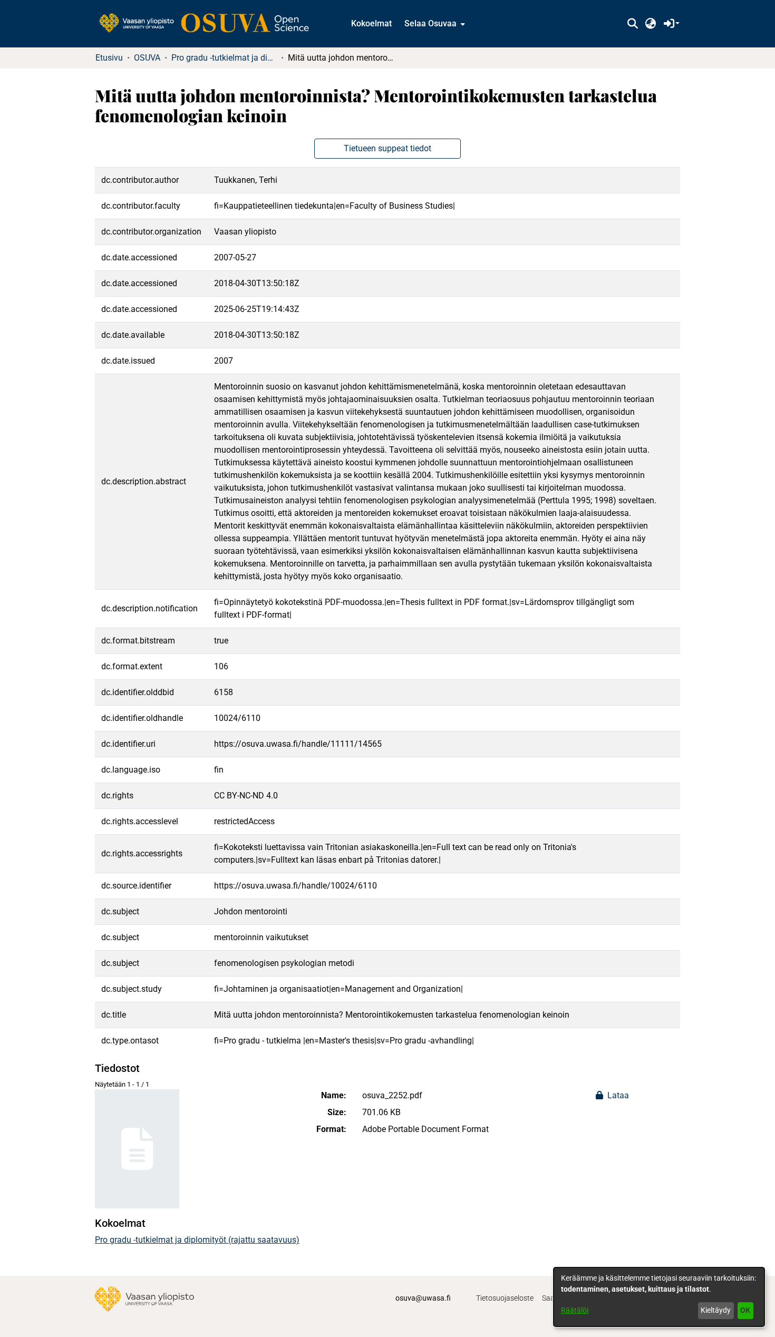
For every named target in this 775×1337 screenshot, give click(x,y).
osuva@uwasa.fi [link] (423, 1298)
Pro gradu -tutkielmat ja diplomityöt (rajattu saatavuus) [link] (224, 58)
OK (745, 1310)
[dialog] (659, 1296)
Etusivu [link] (109, 58)
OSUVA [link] (147, 58)
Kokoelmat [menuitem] (371, 23)
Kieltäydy (716, 1310)
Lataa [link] (617, 1095)
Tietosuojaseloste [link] (505, 1298)
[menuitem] (433, 23)
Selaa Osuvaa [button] (430, 23)
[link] (209, 23)
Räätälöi (574, 1310)
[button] (632, 23)
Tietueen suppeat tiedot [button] (387, 148)
